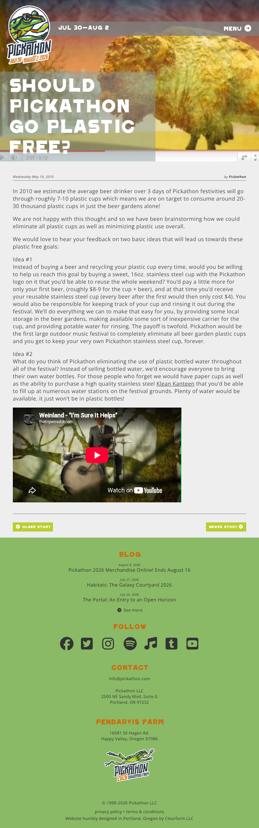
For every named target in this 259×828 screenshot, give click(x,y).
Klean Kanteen (175, 383)
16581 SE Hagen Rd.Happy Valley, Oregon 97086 (129, 736)
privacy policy (108, 811)
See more (133, 610)
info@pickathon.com (129, 678)
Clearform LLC (179, 818)
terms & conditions (145, 811)
